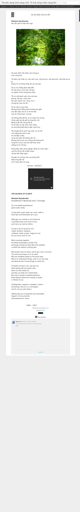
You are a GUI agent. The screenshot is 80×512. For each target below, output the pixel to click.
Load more (40, 352)
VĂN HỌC (42, 310)
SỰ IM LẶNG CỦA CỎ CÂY (40, 15)
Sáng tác (58, 6)
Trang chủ (11, 6)
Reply (17, 325)
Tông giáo (35, 6)
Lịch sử (63, 6)
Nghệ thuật (23, 6)
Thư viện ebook (70, 6)
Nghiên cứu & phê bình (44, 6)
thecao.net (18, 321)
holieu (47, 308)
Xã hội (53, 6)
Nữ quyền (29, 6)
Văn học (17, 6)
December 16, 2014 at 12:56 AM (28, 321)
